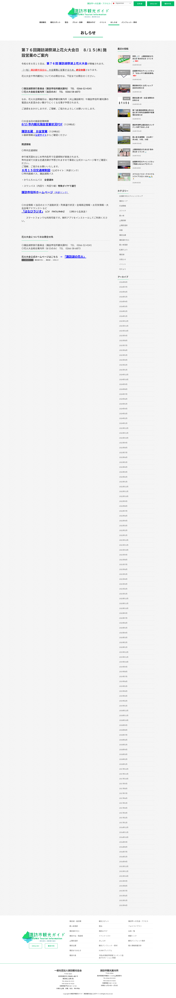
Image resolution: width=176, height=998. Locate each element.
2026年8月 (123, 282)
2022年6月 (123, 516)
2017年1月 (123, 823)
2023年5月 (123, 462)
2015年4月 (123, 905)
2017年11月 (123, 774)
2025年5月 (123, 355)
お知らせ (56, 260)
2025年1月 (123, 370)
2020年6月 (123, 623)
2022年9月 (123, 501)
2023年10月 (123, 438)
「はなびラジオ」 (32, 211)
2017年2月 (123, 818)
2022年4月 (123, 521)
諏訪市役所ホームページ (37, 192)
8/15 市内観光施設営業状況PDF (42, 124)
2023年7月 (123, 452)
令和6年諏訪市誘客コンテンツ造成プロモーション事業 (111, 956)
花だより (122, 269)
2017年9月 (123, 784)
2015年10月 (123, 876)
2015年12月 (123, 866)
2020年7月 (123, 618)
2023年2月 (123, 477)
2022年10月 (123, 496)
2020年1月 (123, 647)
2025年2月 (123, 365)
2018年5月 (123, 745)
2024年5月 (123, 404)
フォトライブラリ (135, 926)
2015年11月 (123, 871)
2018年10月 (123, 720)
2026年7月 (123, 287)
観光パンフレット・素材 (108, 946)
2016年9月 (123, 842)
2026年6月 (123, 292)
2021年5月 (123, 574)
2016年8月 (123, 847)
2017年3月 (123, 813)
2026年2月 (123, 311)
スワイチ (122, 211)
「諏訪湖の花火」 (75, 256)
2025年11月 (123, 326)
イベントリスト (105, 936)
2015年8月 (123, 886)
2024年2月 (123, 418)
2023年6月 (123, 457)
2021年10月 (123, 550)
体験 (121, 230)
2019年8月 (123, 672)
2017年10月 (123, 779)
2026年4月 (123, 301)
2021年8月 (123, 560)
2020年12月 (123, 598)
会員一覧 (131, 931)
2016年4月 (123, 861)
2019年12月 (123, 652)
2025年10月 (123, 331)
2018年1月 (123, 764)
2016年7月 (123, 852)
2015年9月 (123, 881)
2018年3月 (123, 754)
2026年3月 (123, 306)
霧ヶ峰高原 (123, 245)
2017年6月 (123, 798)
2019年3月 (123, 696)
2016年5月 (123, 857)
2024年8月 (123, 389)
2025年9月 (123, 336)
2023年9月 (123, 443)
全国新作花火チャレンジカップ (131, 196)
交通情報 (122, 206)
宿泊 (100, 926)
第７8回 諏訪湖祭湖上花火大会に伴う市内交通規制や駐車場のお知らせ (143, 112)
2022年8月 (123, 506)
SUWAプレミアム (105, 950)
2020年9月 (123, 613)
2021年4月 (123, 579)
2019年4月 (123, 691)
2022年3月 (123, 525)
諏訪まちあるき (75, 950)
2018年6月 (123, 740)
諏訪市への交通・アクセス (138, 921)
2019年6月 (123, 681)
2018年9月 (123, 725)
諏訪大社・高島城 (76, 936)
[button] (99, 3)
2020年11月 (123, 603)
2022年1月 (123, 535)
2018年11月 (123, 715)
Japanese (119, 3)
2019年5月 (123, 686)
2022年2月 (123, 530)
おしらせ (102, 941)
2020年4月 (123, 633)
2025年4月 (123, 360)
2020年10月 (123, 608)
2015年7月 (123, 891)
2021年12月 (123, 540)
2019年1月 (123, 706)
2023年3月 (123, 472)
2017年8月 (123, 788)
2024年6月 (123, 399)
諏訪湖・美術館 (75, 921)
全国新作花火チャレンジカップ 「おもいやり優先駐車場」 (143, 73)
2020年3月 (123, 637)
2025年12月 (123, 321)
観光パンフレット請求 (136, 941)
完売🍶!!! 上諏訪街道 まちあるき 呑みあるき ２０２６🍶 (142, 58)
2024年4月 (123, 409)
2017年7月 (123, 793)
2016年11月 (123, 832)
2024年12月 (123, 375)
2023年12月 (123, 428)
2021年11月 (123, 545)
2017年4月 (123, 808)
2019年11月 (123, 657)
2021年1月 (123, 594)
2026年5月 (123, 297)
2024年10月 (123, 379)
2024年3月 (123, 414)
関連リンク (132, 936)
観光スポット (104, 921)
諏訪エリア (123, 201)
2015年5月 (123, 900)
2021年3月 (123, 584)
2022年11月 (123, 491)
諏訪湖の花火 (39, 260)
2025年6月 (123, 350)
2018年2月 (123, 759)
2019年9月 (123, 667)
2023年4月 (123, 467)
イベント (122, 264)
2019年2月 (123, 701)
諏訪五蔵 (122, 235)
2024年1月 (123, 423)
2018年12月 (123, 711)
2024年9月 (123, 384)
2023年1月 (123, 482)
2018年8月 (123, 730)
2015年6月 (123, 896)
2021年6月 (123, 569)
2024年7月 (123, 394)
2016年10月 (123, 837)
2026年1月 (123, 316)
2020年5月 (123, 628)
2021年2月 (123, 589)
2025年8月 (123, 340)
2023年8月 (123, 448)
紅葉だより (123, 250)
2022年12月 (123, 487)
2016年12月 (123, 827)
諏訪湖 (48, 260)
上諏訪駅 (122, 220)
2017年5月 (123, 803)
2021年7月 (123, 564)
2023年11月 (123, 433)
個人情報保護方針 (135, 946)
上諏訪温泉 (123, 225)
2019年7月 (123, 676)
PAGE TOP (170, 965)
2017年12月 (123, 769)
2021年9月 (123, 555)
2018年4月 (123, 749)
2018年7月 (123, 735)
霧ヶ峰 (121, 215)
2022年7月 (123, 511)
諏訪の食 (72, 955)
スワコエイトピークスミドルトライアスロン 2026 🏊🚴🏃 (143, 176)
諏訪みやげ (103, 931)
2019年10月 (123, 662)
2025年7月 (123, 345)
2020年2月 (123, 642)
